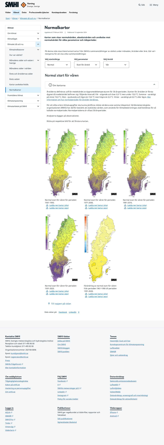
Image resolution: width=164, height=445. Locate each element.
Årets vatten (14, 79)
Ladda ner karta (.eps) (59, 208)
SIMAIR (113, 351)
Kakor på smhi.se (12, 384)
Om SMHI (62, 344)
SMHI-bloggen (64, 348)
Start (8, 18)
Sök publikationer (65, 418)
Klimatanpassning (15, 101)
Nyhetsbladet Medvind (67, 422)
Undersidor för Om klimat (38, 33)
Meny (155, 4)
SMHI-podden (63, 351)
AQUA (19, 412)
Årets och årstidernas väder (21, 74)
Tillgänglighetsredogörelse (16, 381)
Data (24, 12)
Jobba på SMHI (64, 341)
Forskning (73, 12)
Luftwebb (126, 384)
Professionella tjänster (39, 12)
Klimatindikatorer (16, 49)
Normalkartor (15, 90)
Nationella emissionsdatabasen (123, 381)
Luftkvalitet (114, 348)
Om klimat (12, 33)
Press (7, 360)
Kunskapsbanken (59, 12)
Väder (8, 12)
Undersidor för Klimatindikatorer (38, 49)
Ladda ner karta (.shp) (59, 205)
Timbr (19, 423)
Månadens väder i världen (20, 68)
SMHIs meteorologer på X (80, 388)
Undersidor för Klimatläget (38, 38)
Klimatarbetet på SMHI (17, 106)
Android (125, 416)
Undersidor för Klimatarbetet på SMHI (38, 106)
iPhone (125, 412)
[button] (141, 5)
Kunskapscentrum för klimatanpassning (127, 344)
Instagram (74, 395)
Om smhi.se (10, 392)
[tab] (101, 85)
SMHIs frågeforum (25, 364)
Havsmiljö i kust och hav (120, 341)
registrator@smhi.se (19, 357)
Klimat (16, 12)
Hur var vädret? (15, 55)
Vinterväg (21, 426)
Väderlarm (21, 430)
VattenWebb (115, 392)
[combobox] (58, 64)
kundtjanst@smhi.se (19, 353)
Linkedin (73, 391)
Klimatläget (12, 39)
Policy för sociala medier (68, 399)
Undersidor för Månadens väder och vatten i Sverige (38, 60)
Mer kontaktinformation (15, 367)
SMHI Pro (21, 419)
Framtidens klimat (15, 95)
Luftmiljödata (115, 388)
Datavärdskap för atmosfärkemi (123, 399)
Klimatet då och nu (28, 18)
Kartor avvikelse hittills (18, 84)
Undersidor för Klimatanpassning (38, 100)
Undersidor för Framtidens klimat (38, 95)
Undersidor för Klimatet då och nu (38, 44)
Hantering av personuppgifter (18, 388)
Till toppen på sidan (61, 303)
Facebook (63, 312)
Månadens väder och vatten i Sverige (21, 61)
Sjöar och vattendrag (119, 355)
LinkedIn (72, 312)
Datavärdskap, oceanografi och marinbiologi (129, 395)
